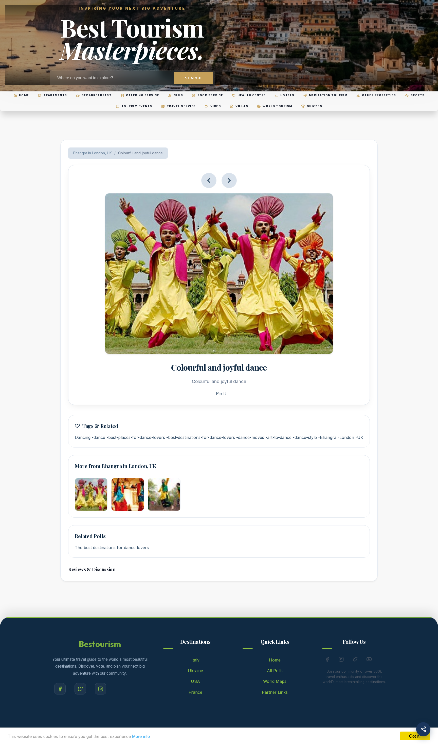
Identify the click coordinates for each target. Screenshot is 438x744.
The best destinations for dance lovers (112, 547)
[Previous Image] (208, 180)
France (195, 692)
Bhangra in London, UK (92, 153)
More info (141, 736)
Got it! (415, 736)
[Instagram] (100, 689)
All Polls (275, 670)
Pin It (221, 393)
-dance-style (305, 437)
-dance (98, 437)
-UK (359, 437)
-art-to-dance (278, 437)
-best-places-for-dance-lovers (135, 437)
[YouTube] (369, 660)
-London (346, 437)
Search (193, 78)
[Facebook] (60, 689)
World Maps (274, 681)
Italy (195, 660)
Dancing (82, 437)
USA (195, 681)
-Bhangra (327, 437)
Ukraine (195, 670)
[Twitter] (80, 689)
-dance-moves (250, 437)
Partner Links (275, 692)
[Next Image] (229, 180)
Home (275, 660)
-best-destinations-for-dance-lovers (200, 437)
